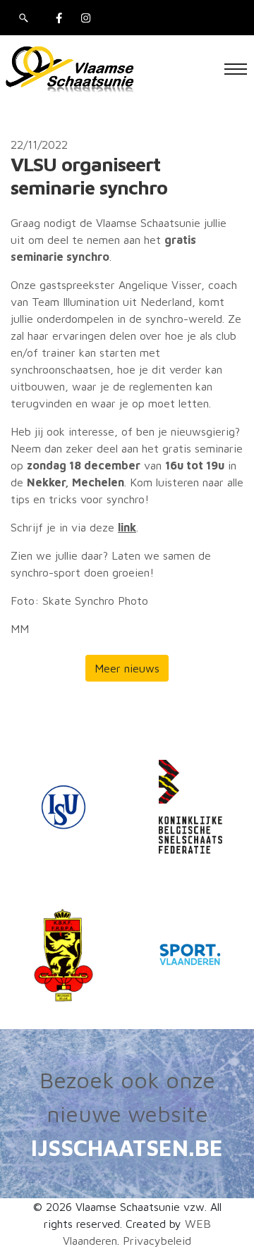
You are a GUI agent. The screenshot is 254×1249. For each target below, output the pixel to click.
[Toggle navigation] (235, 69)
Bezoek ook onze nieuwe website (127, 1096)
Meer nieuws (127, 668)
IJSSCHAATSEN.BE (127, 1147)
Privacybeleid (157, 1240)
